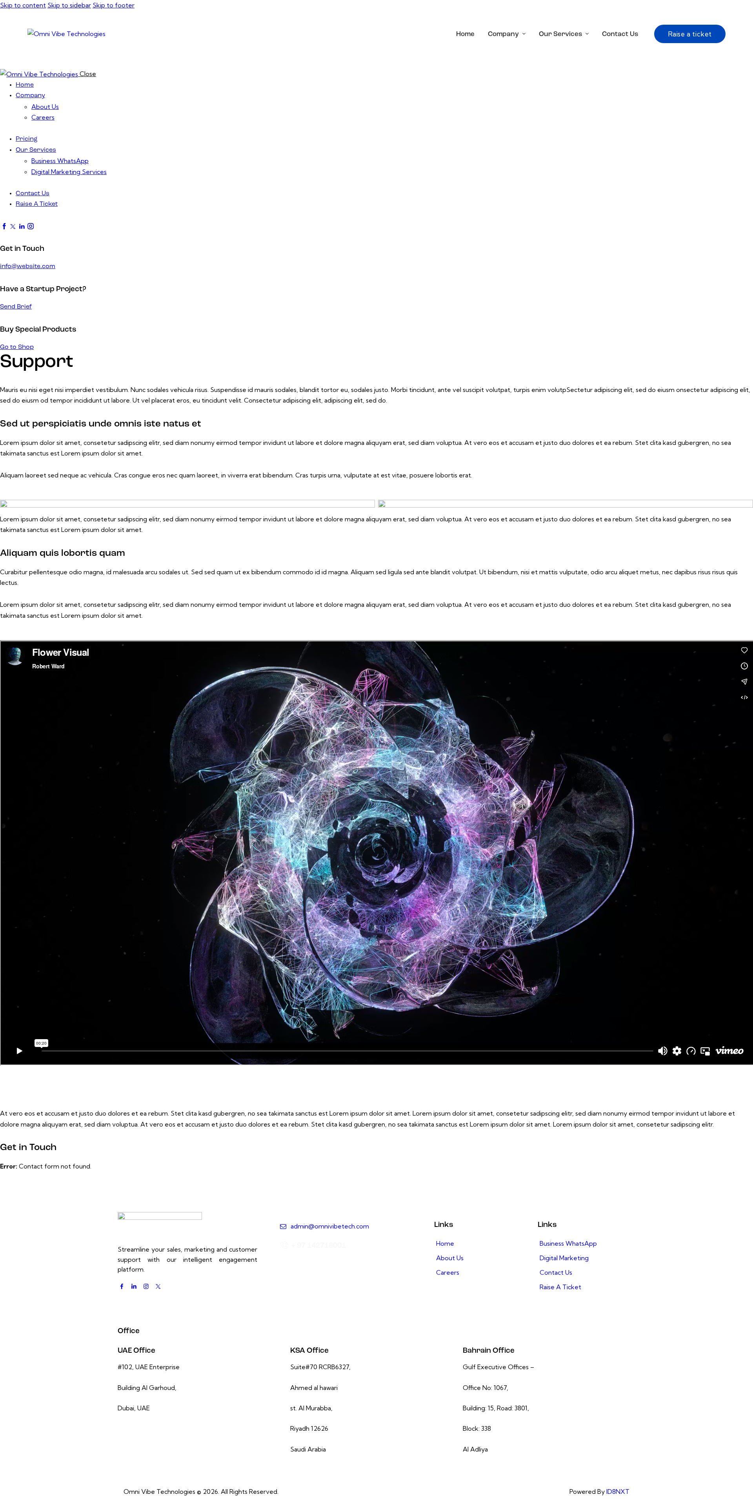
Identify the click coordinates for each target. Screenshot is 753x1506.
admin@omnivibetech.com (330, 1226)
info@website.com (27, 266)
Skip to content (23, 5)
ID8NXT (617, 1491)
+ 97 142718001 (318, 1246)
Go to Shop (17, 347)
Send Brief (16, 307)
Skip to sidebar (69, 5)
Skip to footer (114, 5)
